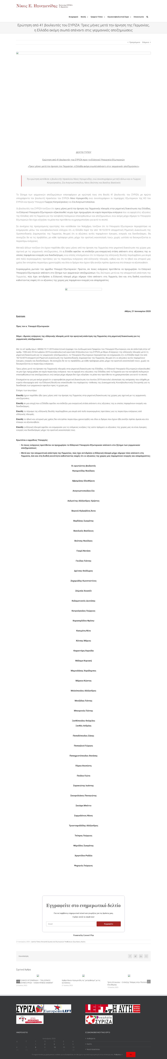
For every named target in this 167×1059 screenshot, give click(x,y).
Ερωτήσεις (76, 942)
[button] (147, 17)
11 (64, 1047)
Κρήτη (83, 942)
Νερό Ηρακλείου (93, 1049)
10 (55, 1047)
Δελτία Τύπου (35, 942)
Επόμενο (145, 42)
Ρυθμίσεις (118, 1054)
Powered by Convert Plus (83, 935)
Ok (131, 1054)
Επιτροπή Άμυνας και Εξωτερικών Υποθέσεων (56, 942)
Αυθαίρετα (91, 1038)
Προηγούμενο (134, 42)
